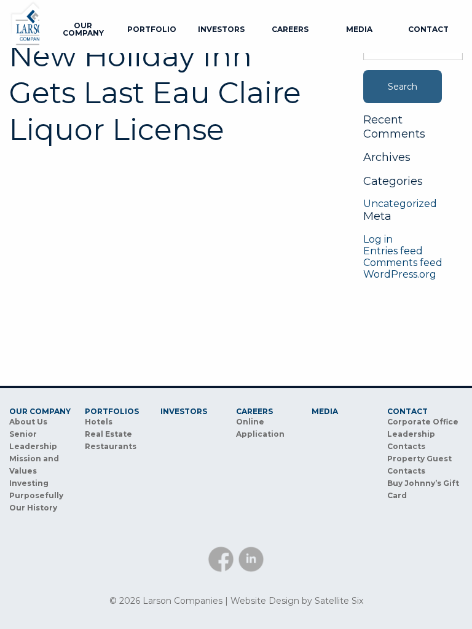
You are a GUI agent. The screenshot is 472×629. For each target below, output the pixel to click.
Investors (221, 29)
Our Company (83, 29)
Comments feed (402, 262)
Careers (290, 29)
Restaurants (110, 446)
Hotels (98, 421)
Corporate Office (422, 421)
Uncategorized (400, 203)
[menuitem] (83, 29)
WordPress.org (399, 274)
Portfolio (151, 29)
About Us (28, 421)
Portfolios (112, 411)
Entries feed (393, 251)
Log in (378, 239)
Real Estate (108, 434)
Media (359, 29)
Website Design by (296, 600)
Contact (428, 29)
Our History (33, 507)
